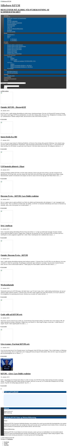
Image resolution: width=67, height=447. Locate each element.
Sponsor (6, 74)
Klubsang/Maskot (11, 24)
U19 (8, 37)
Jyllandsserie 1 (11, 34)
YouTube (6, 445)
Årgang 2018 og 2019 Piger (14, 53)
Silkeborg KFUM (10, 5)
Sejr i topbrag (6, 226)
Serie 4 (9, 36)
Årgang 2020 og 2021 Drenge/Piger (16, 46)
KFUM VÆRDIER (12, 21)
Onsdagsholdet (11, 25)
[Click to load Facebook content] (35, 400)
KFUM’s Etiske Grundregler (14, 22)
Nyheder (6, 15)
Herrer (5, 33)
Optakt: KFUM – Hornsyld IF (13, 107)
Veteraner (9, 56)
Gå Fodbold (10, 68)
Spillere (12, 58)
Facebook (6, 442)
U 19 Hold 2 (13, 40)
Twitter (6, 443)
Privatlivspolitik (11, 31)
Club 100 (9, 27)
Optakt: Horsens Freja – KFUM (14, 255)
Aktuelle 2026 (11, 76)
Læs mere (4, 119)
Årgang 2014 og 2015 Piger (14, 49)
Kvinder (6, 42)
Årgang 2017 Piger (12, 52)
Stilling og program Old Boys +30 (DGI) (21, 65)
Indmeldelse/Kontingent (10, 78)
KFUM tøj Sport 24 (12, 71)
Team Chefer (13, 59)
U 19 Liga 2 (13, 39)
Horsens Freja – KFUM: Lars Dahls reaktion (20, 196)
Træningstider (7, 77)
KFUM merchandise (12, 73)
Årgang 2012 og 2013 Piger (14, 48)
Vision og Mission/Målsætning (15, 28)
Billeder (6, 80)
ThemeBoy (10, 439)
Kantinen (9, 30)
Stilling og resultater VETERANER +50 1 (25, 61)
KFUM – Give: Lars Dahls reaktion (16, 374)
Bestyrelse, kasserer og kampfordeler (16, 18)
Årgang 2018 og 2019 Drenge (15, 45)
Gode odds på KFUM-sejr (11, 314)
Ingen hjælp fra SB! (9, 137)
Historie (9, 20)
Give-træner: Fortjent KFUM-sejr (15, 344)
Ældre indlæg (5, 91)
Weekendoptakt (7, 285)
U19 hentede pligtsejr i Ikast (12, 166)
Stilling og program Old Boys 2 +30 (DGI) (21, 67)
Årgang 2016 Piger (12, 50)
